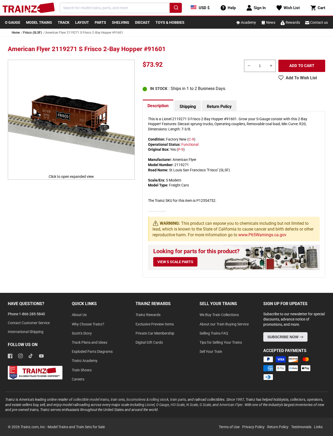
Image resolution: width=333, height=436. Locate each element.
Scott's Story (82, 333)
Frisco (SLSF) (32, 32)
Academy (248, 22)
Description (158, 105)
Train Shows (82, 370)
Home (16, 32)
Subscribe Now (283, 337)
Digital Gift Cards (149, 342)
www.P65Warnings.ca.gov (262, 234)
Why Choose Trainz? (88, 324)
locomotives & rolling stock (147, 399)
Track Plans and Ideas (89, 342)
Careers (78, 379)
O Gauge (162, 405)
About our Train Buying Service (224, 324)
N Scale (192, 405)
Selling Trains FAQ (214, 333)
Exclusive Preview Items (155, 324)
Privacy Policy (253, 427)
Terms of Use (229, 427)
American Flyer (231, 405)
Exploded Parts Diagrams (92, 351)
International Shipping (25, 332)
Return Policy (219, 106)
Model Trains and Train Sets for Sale (76, 427)
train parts (178, 399)
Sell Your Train (211, 351)
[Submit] (176, 8)
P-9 (180, 149)
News (270, 22)
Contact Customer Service (29, 323)
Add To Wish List (301, 77)
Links (318, 427)
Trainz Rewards (148, 315)
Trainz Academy (85, 361)
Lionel (150, 405)
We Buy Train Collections (219, 315)
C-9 (191, 139)
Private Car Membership (155, 333)
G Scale (205, 405)
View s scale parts (175, 262)
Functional (189, 144)
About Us (79, 315)
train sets (118, 399)
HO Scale (178, 405)
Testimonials (301, 427)
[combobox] (121, 8)
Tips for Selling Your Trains (221, 342)
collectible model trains (91, 399)
